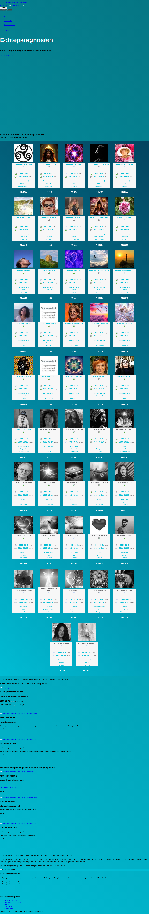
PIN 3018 (99, 618)
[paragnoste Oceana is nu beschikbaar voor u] (23, 167)
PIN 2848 (99, 298)
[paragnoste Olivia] (74, 525)
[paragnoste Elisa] (61, 632)
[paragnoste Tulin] (124, 579)
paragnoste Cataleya (74, 429)
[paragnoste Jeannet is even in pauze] (49, 432)
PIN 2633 (124, 192)
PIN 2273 (99, 351)
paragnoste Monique (23, 590)
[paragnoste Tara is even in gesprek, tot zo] (74, 593)
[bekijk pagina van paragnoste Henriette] (74, 312)
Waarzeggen (23, 292)
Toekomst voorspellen (124, 446)
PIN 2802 (48, 245)
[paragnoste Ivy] (99, 418)
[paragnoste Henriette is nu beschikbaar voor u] (74, 326)
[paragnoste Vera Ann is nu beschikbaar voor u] (124, 220)
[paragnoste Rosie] (49, 525)
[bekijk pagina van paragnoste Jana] (74, 259)
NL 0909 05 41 (4, 5)
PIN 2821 (124, 351)
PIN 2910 (74, 510)
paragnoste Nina (49, 483)
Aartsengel (99, 446)
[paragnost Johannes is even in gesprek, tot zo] (23, 485)
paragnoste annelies (99, 323)
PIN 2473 (99, 563)
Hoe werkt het (8, 21)
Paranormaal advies (23, 451)
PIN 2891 (48, 563)
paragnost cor (23, 217)
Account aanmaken (9, 25)
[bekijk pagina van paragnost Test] (49, 365)
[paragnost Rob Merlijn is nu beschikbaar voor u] (99, 167)
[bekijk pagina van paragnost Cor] (23, 206)
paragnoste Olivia (73, 536)
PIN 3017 (74, 351)
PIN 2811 (23, 404)
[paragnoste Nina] (49, 471)
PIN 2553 (48, 298)
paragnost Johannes (23, 483)
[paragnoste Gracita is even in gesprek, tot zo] (86, 646)
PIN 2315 (124, 457)
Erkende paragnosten (10, 900)
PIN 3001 (99, 457)
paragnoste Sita (74, 483)
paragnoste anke (124, 376)
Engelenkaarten (48, 552)
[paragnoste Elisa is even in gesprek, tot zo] (61, 646)
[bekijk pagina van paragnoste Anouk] (74, 153)
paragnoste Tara (74, 590)
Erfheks (99, 555)
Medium (74, 183)
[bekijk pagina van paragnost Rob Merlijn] (99, 153)
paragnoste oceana (23, 164)
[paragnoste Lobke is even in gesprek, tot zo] (23, 538)
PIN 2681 (23, 510)
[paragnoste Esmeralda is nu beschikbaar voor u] (124, 273)
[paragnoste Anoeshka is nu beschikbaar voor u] (99, 220)
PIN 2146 (23, 245)
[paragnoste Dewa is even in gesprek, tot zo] (124, 538)
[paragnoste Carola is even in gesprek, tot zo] (124, 432)
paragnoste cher (49, 164)
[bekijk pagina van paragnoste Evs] (23, 259)
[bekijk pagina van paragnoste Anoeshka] (99, 206)
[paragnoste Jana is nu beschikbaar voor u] (74, 273)
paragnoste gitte (99, 376)
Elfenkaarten (124, 396)
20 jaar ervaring (8, 908)
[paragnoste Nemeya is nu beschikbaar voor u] (23, 379)
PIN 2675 (23, 298)
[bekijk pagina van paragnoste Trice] (124, 312)
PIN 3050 (99, 245)
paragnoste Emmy (99, 590)
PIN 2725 (99, 404)
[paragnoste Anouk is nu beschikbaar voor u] (74, 167)
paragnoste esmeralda (124, 270)
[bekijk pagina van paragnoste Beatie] (23, 418)
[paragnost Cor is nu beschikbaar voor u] (23, 220)
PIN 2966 (74, 618)
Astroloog (48, 343)
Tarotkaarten (74, 502)
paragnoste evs (23, 270)
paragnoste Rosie (48, 536)
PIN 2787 (99, 192)
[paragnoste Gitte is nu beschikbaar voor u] (99, 379)
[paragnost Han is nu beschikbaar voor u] (49, 273)
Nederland (7, 904)
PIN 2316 (74, 192)
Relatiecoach (99, 292)
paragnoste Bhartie (99, 536)
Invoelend (124, 186)
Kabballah (23, 612)
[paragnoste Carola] (124, 418)
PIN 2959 (124, 563)
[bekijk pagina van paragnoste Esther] (23, 312)
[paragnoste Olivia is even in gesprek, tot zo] (74, 538)
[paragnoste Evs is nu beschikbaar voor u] (23, 273)
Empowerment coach (99, 606)
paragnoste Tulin (124, 590)
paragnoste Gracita (86, 643)
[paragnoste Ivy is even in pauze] (99, 432)
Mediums (46, 911)
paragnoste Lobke (23, 536)
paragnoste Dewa (124, 536)
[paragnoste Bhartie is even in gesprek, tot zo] (99, 538)
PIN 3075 (74, 457)
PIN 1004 (48, 351)
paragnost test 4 (49, 323)
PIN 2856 (86, 671)
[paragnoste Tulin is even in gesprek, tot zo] (124, 593)
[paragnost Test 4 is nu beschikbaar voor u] (49, 326)
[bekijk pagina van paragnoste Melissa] (74, 365)
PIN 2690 (74, 298)
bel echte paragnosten (6, 55)
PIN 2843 (48, 192)
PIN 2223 (48, 457)
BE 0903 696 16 (17, 5)
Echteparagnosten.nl (6, 9)
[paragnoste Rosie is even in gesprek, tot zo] (49, 538)
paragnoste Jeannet (48, 429)
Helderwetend (49, 398)
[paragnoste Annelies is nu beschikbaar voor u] (99, 326)
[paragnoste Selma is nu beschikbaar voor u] (74, 220)
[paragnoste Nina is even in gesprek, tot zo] (49, 485)
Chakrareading (74, 557)
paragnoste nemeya (24, 376)
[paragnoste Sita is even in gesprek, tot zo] (74, 485)
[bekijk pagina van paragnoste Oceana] (23, 153)
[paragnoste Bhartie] (99, 525)
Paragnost (49, 183)
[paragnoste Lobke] (23, 525)
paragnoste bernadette (99, 270)
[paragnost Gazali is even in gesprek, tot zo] (124, 485)
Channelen (49, 289)
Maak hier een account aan (8, 787)
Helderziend (23, 236)
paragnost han (49, 270)
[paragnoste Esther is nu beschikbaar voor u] (23, 326)
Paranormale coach (48, 609)
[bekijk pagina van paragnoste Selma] (74, 206)
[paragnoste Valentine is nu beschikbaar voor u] (124, 167)
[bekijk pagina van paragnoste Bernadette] (99, 259)
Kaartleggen (23, 183)
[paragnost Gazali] (124, 471)
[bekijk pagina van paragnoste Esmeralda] (124, 259)
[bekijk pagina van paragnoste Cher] (49, 153)
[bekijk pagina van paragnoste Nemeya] (23, 365)
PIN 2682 (23, 192)
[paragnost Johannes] (23, 471)
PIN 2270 (48, 510)
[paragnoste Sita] (74, 471)
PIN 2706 (23, 351)
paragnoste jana (74, 270)
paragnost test (48, 376)
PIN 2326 (23, 618)
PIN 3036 (124, 618)
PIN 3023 (61, 671)
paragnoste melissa (74, 376)
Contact (6, 31)
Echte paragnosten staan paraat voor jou (16, 2)
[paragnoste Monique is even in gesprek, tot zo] (23, 593)
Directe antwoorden (9, 906)
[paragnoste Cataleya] (74, 418)
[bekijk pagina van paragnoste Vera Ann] (124, 206)
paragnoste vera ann (124, 217)
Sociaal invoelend (99, 236)
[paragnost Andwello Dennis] (49, 578)
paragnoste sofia (48, 217)
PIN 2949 (74, 404)
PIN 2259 (99, 510)
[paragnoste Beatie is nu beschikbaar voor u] (23, 432)
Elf (48, 292)
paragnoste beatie (23, 429)
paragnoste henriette (74, 323)
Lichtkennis (124, 499)
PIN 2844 (23, 457)
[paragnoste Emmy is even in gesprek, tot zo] (99, 593)
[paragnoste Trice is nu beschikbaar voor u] (124, 326)
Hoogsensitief (23, 449)
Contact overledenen (23, 186)
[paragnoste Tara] (74, 579)
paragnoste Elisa (61, 643)
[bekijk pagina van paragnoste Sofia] (49, 206)
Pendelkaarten (23, 606)
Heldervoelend (74, 345)
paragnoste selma (74, 217)
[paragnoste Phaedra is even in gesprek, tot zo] (99, 485)
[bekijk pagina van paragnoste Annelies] (99, 312)
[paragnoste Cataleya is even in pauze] (74, 432)
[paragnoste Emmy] (99, 579)
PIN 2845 (124, 298)
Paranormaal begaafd (124, 449)
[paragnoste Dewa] (124, 525)
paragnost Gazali (124, 483)
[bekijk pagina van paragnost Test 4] (49, 312)
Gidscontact (49, 239)
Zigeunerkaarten (99, 239)
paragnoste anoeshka (99, 217)
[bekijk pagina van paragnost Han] (49, 259)
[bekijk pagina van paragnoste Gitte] (99, 365)
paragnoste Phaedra (99, 483)
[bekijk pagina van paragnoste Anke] (124, 365)
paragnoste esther (24, 323)
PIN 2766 (48, 618)
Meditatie (124, 398)
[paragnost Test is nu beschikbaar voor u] (49, 379)
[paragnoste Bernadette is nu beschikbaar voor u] (99, 273)
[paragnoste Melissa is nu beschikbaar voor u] (74, 379)
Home (6, 13)
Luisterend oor (99, 186)
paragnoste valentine (124, 164)
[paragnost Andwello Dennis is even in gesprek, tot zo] (49, 593)
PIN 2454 (124, 510)
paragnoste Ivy (99, 429)
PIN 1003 (48, 404)
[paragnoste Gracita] (87, 632)
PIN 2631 (23, 563)
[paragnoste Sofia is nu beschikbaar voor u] (49, 220)
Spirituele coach (23, 239)
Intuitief (99, 183)
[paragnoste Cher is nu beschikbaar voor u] (49, 167)
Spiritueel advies (48, 186)
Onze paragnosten (9, 17)
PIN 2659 (74, 563)
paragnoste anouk (74, 164)
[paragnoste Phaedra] (99, 471)
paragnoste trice (124, 323)
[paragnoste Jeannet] (49, 418)
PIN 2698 (124, 245)
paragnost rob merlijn (99, 164)
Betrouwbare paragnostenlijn (12, 902)
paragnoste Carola (124, 429)
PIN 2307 (124, 404)
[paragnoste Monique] (23, 579)
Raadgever (74, 186)
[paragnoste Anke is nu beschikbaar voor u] (124, 379)
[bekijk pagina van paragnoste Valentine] (124, 153)
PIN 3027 (74, 245)
